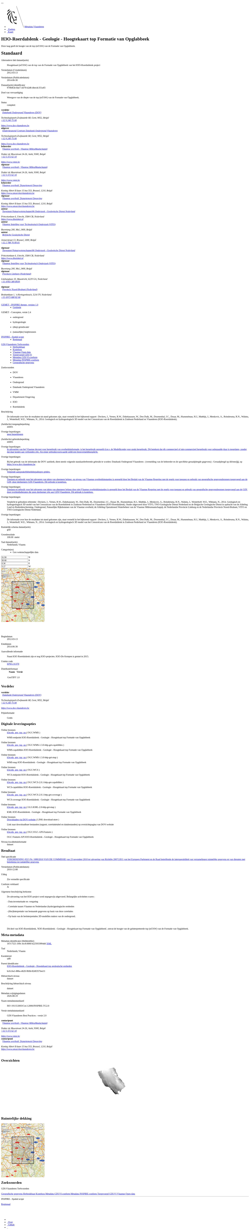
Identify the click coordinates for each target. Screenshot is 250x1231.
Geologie (17, 307)
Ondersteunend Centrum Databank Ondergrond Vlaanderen (30, 131)
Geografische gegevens (23, 362)
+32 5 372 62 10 (9, 157)
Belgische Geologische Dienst (16, 235)
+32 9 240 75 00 (9, 120)
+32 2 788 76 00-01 (10, 242)
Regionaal (17, 339)
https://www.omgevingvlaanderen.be (17, 193)
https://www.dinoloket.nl (12, 219)
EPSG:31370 (13, 664)
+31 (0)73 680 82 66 (10, 297)
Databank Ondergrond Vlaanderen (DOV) (21, 112)
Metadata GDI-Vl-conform (25, 357)
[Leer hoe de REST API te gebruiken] (7, 1227)
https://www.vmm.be (10, 162)
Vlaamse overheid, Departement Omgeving (22, 185)
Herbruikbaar (19, 347)
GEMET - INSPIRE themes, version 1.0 (19, 305)
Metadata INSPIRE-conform (26, 360)
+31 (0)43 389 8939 (10, 281)
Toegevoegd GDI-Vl (22, 355)
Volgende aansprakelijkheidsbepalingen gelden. (28, 472)
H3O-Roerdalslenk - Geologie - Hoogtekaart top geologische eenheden (39, 966)
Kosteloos (17, 349)
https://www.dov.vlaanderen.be (15, 125)
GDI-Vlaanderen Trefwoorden (15, 344)
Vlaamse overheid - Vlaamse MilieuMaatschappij (24, 149)
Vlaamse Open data (22, 352)
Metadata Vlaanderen (34, 26)
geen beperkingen (15, 434)
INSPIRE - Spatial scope (12, 337)
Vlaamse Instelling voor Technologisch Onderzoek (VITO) (29, 224)
